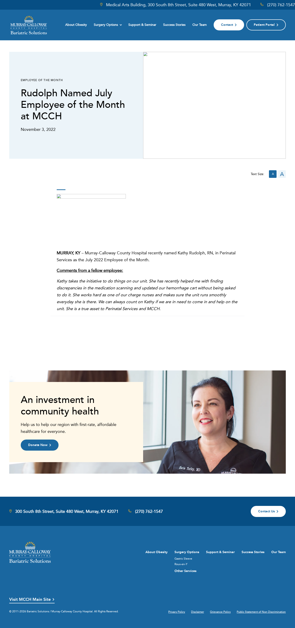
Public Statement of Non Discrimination (261, 612)
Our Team (199, 24)
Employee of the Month (42, 80)
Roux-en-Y (180, 564)
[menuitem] (76, 25)
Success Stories (174, 24)
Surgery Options (106, 24)
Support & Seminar (142, 24)
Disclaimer (197, 612)
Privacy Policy (176, 612)
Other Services (185, 570)
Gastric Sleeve (183, 559)
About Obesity (76, 24)
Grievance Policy (220, 612)
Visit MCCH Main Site (30, 599)
